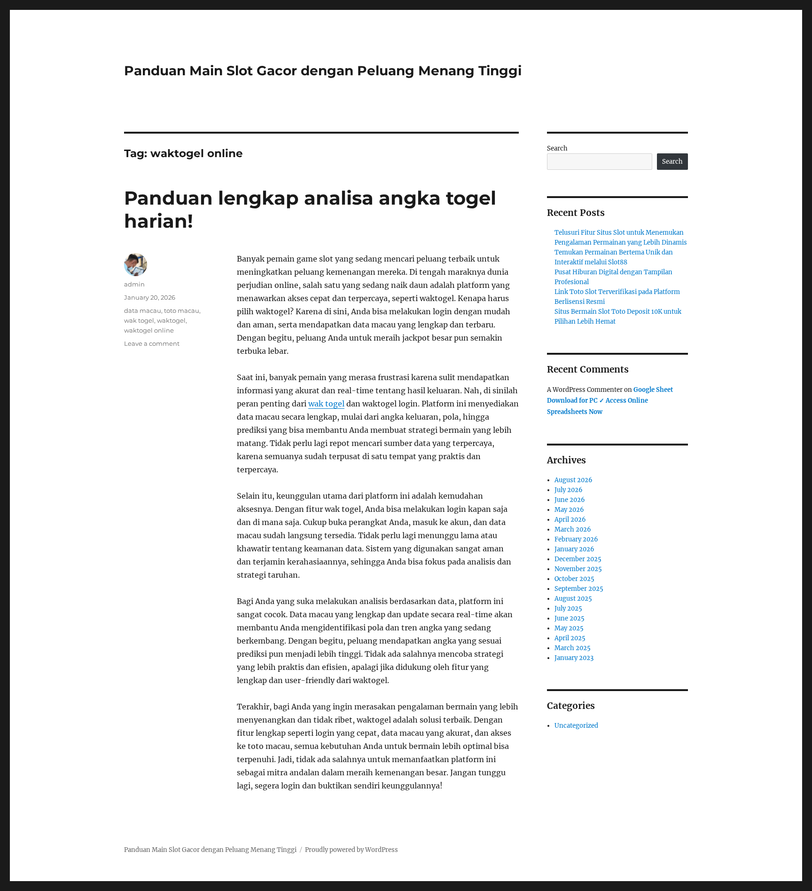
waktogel (171, 320)
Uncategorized (576, 726)
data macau (142, 310)
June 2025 (569, 618)
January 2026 (574, 549)
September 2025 (578, 589)
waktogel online (149, 330)
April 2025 (570, 638)
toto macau (181, 310)
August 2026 (573, 480)
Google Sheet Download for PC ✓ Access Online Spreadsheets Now (610, 401)
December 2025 (577, 559)
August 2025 (573, 599)
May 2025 (569, 628)
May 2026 (569, 510)
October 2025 (574, 579)
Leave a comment (152, 343)
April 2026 (570, 520)
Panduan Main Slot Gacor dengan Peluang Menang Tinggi (323, 71)
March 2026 (572, 529)
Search (557, 148)
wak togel (326, 403)
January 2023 (573, 658)
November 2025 (578, 569)
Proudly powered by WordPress (351, 850)
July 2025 (568, 609)
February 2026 (576, 539)
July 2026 (568, 490)
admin (134, 284)
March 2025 (572, 648)
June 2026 (569, 500)
